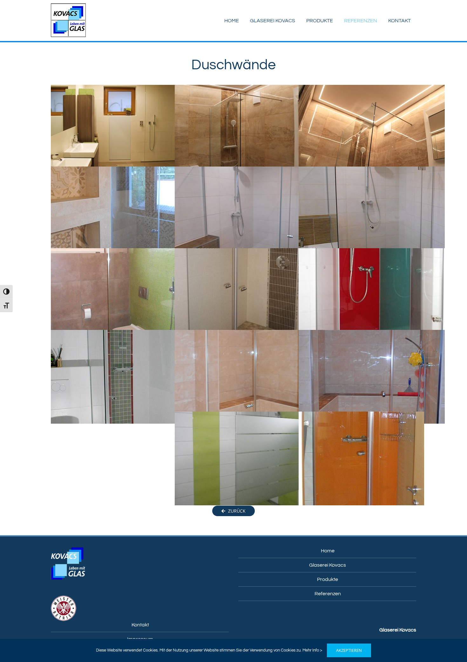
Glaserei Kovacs (327, 565)
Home (328, 550)
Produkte (327, 579)
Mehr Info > (312, 650)
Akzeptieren (349, 650)
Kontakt (140, 624)
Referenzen (328, 593)
